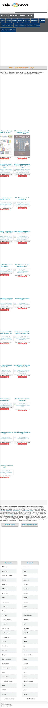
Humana (26, 584)
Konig (25, 606)
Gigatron (4, 584)
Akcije (30, 15)
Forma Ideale (5, 676)
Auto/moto (8, 20)
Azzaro (25, 668)
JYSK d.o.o (5, 606)
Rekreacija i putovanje (7, 25)
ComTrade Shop (6, 659)
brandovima (9, 510)
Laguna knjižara (6, 668)
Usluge (16, 25)
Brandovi (30, 563)
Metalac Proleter (6, 637)
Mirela (25, 690)
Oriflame (4, 610)
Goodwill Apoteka (6, 619)
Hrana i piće (26, 20)
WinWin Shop (5, 663)
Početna (4, 15)
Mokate (26, 593)
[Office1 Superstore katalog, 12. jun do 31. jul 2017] (22, 238)
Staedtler (26, 619)
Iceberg (26, 663)
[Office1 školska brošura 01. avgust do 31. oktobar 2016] (22, 338)
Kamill (25, 575)
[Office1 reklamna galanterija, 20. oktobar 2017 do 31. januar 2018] (22, 171)
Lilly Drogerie (5, 628)
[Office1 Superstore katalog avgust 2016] (22, 405)
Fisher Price (27, 632)
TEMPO (4, 690)
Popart (25, 597)
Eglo (25, 624)
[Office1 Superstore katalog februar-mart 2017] (22, 271)
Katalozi (22, 15)
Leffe (25, 672)
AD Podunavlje (6, 632)
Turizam (20, 20)
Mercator (4, 650)
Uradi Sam (4, 593)
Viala (25, 571)
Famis (25, 637)
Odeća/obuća (34, 20)
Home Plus (5, 646)
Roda (3, 685)
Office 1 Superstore (7, 575)
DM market (5, 589)
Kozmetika (42, 20)
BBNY (25, 641)
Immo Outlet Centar (7, 681)
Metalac (4, 694)
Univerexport (5, 567)
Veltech (25, 610)
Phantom (26, 602)
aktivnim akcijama (28, 510)
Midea (25, 676)
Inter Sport (4, 615)
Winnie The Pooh (28, 654)
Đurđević (26, 567)
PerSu (3, 597)
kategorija (10, 514)
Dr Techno (4, 654)
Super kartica (5, 602)
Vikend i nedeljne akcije (29, 524)
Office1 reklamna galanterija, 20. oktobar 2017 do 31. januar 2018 (22, 166)
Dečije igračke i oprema (33, 25)
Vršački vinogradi (28, 681)
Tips (25, 685)
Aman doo (4, 580)
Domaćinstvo (22, 25)
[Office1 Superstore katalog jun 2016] (22, 439)
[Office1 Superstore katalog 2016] (22, 304)
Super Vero (5, 571)
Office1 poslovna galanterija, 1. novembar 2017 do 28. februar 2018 (22, 132)
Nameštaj (14, 20)
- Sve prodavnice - (9, 698)
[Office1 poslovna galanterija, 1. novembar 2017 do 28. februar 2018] (22, 145)
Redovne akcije (10, 524)
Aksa (3, 672)
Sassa (25, 659)
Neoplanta (26, 589)
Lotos (25, 650)
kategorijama (16, 510)
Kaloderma (26, 580)
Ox (24, 646)
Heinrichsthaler (28, 615)
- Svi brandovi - (30, 698)
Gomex (4, 641)
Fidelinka (26, 694)
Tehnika (3, 20)
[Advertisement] (20, 543)
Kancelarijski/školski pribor (8, 29)
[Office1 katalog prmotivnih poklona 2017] (22, 203)
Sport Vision (5, 624)
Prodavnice (13, 15)
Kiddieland (26, 628)
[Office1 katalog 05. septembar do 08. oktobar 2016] (22, 372)
